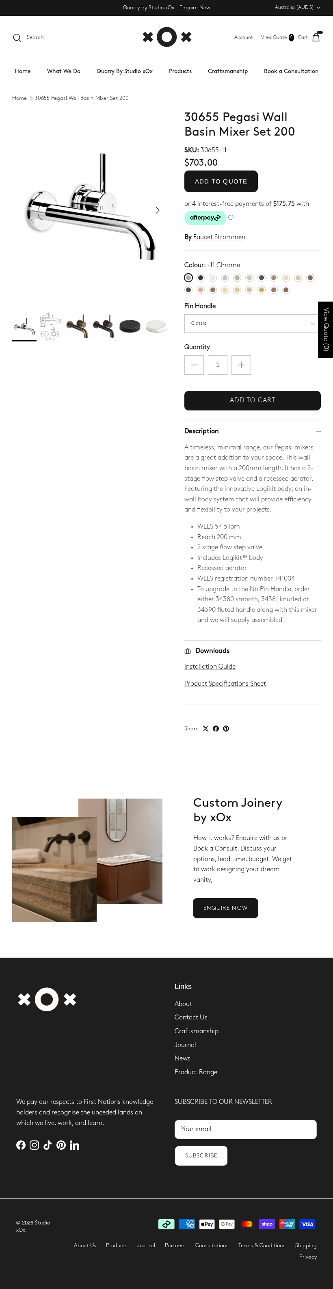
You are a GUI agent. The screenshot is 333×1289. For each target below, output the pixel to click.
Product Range (196, 1072)
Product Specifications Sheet (225, 684)
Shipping (306, 1245)
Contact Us (191, 1018)
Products (180, 71)
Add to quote (221, 181)
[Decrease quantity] (194, 365)
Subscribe (201, 1155)
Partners (175, 1245)
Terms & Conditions (261, 1245)
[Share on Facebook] (216, 728)
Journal (185, 1045)
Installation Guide (210, 667)
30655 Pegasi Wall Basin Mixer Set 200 (82, 98)
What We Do (63, 71)
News (182, 1059)
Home (23, 71)
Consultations (212, 1245)
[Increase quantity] (241, 365)
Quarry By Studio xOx (125, 71)
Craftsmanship (228, 71)
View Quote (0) (326, 330)
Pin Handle (200, 306)
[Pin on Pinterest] (226, 728)
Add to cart (252, 400)
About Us (85, 1245)
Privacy (308, 1256)
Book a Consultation (291, 71)
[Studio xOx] (166, 37)
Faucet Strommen (219, 237)
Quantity (197, 347)
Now (204, 7)
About (183, 1004)
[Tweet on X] (206, 728)
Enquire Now (225, 908)
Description (201, 431)
